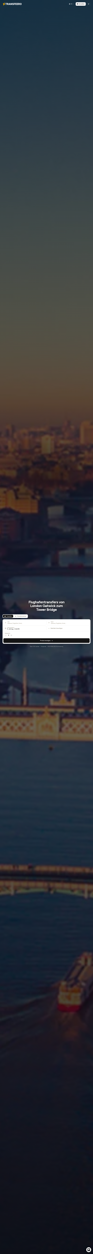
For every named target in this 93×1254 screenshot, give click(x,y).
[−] (6, 635)
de (71, 4)
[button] (24, 628)
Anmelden (82, 4)
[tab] (8, 616)
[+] (11, 635)
